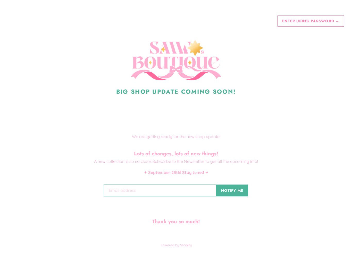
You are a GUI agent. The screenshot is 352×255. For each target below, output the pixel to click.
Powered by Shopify (176, 245)
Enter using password (310, 20)
